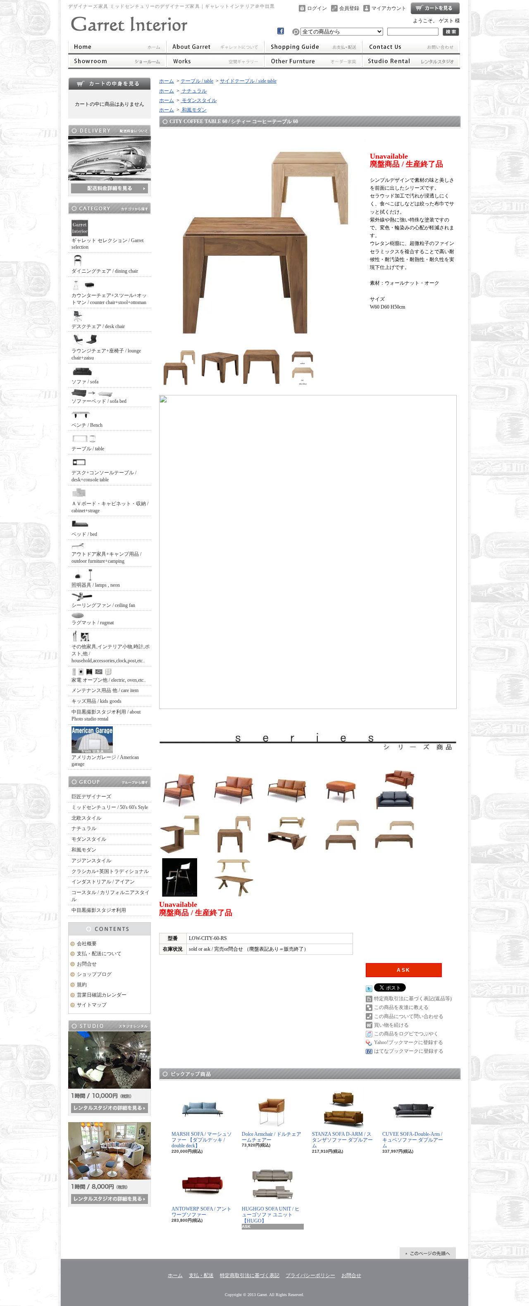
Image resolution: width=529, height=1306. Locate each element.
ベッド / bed (84, 534)
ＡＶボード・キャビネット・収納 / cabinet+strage (109, 507)
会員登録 (349, 8)
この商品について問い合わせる (408, 1016)
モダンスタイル (88, 839)
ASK (403, 970)
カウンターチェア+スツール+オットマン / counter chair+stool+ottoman (109, 299)
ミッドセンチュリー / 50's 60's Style (109, 807)
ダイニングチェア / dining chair (104, 271)
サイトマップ (92, 1005)
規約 (82, 984)
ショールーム (117, 61)
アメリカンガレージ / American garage (105, 760)
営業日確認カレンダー (101, 995)
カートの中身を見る (109, 83)
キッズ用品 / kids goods (96, 701)
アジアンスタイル (91, 861)
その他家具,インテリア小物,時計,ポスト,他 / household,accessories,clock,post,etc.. (110, 654)
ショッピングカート (435, 8)
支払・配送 (201, 1275)
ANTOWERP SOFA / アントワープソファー (201, 1212)
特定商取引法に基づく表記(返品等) (413, 999)
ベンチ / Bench (86, 425)
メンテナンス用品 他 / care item (104, 690)
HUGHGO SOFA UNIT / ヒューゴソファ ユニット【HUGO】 (271, 1215)
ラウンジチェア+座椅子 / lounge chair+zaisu (106, 354)
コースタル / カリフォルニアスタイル (110, 896)
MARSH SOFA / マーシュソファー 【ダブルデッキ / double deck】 (202, 1140)
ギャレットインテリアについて (215, 46)
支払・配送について (313, 46)
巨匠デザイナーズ (91, 796)
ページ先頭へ (428, 1253)
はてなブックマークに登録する (408, 1051)
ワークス (215, 61)
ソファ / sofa (84, 382)
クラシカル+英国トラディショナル (110, 871)
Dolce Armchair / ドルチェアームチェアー (271, 1137)
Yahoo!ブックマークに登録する (408, 1042)
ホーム (117, 46)
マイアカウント (389, 8)
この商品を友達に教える (401, 1007)
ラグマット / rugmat (92, 623)
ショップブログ (94, 974)
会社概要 (87, 944)
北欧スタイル (86, 818)
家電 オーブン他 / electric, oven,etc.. (108, 680)
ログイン (317, 8)
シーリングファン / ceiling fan (103, 605)
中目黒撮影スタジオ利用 (98, 910)
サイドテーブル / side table (248, 81)
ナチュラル (83, 828)
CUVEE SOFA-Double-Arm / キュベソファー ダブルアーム (412, 1140)
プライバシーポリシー (310, 1275)
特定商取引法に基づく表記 (249, 1275)
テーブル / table (87, 449)
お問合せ (411, 46)
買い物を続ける (391, 1025)
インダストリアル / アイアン (103, 882)
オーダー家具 (313, 61)
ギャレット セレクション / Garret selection (107, 244)
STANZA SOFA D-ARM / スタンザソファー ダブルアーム (342, 1140)
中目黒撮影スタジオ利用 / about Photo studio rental (106, 715)
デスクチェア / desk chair (98, 326)
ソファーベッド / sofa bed (98, 401)
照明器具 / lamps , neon (95, 585)
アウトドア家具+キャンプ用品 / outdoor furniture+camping (106, 557)
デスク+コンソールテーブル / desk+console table (103, 476)
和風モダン (83, 850)
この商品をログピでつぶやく (406, 1034)
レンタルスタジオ (411, 61)
